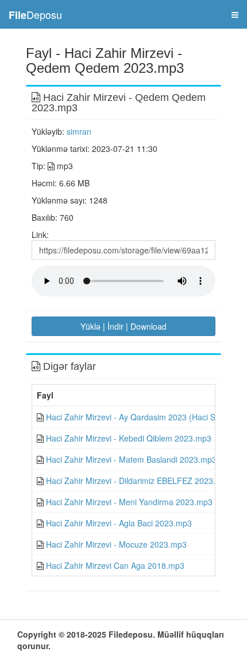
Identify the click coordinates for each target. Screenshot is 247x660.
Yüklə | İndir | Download (123, 326)
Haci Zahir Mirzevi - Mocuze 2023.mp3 (116, 544)
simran (79, 131)
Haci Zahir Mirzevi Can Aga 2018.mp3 (115, 565)
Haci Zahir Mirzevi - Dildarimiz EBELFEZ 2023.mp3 (138, 480)
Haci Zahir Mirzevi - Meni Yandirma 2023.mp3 (129, 501)
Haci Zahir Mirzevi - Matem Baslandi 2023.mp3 (131, 459)
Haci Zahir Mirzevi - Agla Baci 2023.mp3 (119, 523)
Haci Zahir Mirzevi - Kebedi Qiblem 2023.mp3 (128, 438)
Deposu (35, 14)
